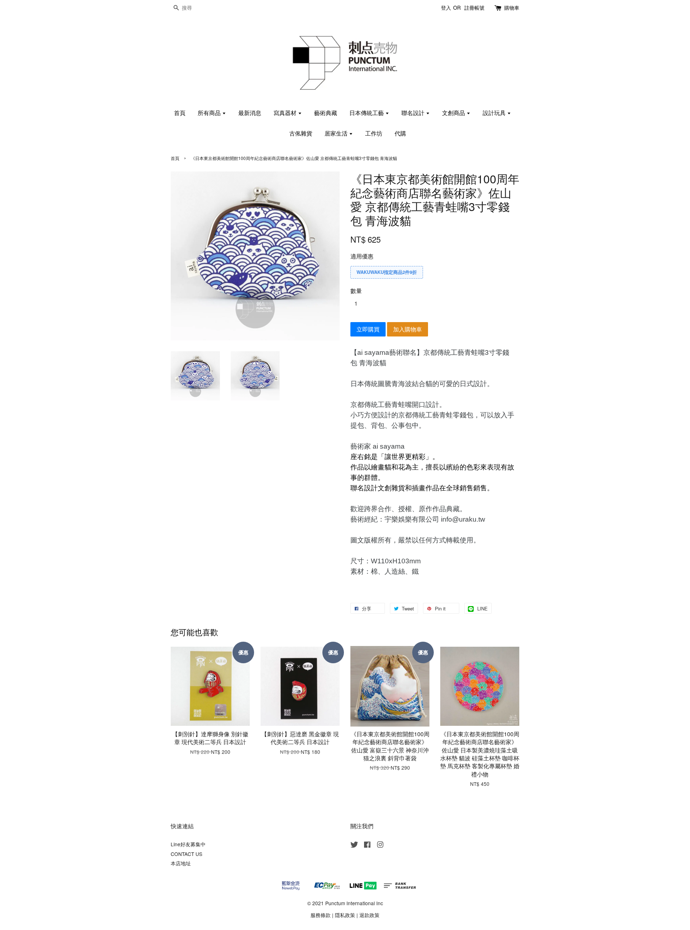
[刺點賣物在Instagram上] (380, 845)
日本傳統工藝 (367, 113)
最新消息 (249, 113)
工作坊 (373, 133)
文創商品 (454, 113)
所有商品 (210, 113)
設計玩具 (495, 113)
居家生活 (337, 133)
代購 (400, 133)
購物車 (511, 7)
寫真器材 (285, 113)
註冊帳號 (474, 7)
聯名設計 (413, 113)
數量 (356, 291)
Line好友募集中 (188, 844)
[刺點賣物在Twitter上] (354, 845)
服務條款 (320, 914)
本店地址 (181, 863)
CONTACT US (186, 853)
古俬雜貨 (300, 133)
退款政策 (369, 914)
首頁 (179, 113)
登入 (446, 7)
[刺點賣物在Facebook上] (367, 845)
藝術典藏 (325, 113)
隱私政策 (345, 914)
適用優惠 (361, 256)
